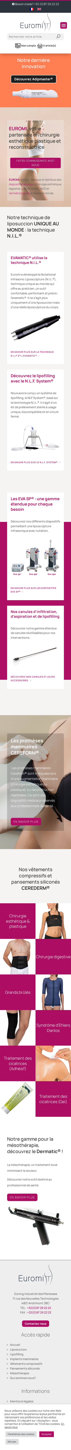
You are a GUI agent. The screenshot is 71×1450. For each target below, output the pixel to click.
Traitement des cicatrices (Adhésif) (18, 1063)
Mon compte (28, 45)
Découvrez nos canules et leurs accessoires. (33, 678)
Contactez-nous (35, 1324)
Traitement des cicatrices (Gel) (53, 1099)
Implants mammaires (24, 1359)
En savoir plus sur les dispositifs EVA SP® (33, 589)
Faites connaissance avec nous (36, 163)
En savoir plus (25, 822)
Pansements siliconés (25, 1368)
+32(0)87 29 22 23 (39, 1312)
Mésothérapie (19, 1373)
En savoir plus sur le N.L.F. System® (34, 462)
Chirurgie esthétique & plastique (18, 921)
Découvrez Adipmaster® (33, 79)
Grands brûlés (17, 992)
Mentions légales (21, 1401)
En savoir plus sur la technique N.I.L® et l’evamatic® (32, 353)
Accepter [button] (47, 1434)
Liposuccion (18, 1349)
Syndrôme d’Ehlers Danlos (53, 1028)
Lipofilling (16, 1354)
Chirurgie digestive (53, 956)
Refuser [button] (12, 1441)
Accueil (15, 1345)
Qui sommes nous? (23, 1378)
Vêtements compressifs (26, 1364)
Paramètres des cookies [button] (21, 1434)
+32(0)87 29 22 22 (39, 1308)
